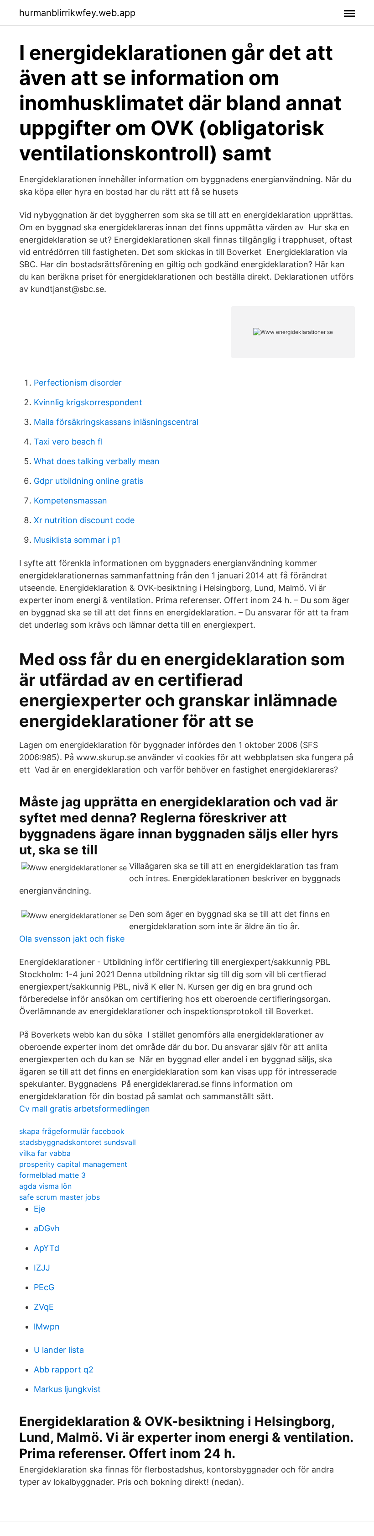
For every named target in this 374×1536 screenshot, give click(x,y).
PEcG (44, 1287)
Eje (39, 1208)
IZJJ (42, 1267)
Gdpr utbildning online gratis (88, 481)
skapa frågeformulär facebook (72, 1131)
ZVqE (44, 1307)
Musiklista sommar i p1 (77, 540)
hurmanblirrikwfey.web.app (77, 12)
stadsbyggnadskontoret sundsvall (77, 1142)
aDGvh (47, 1228)
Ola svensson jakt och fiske (72, 938)
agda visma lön (45, 1186)
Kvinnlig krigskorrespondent (88, 402)
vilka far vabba (45, 1153)
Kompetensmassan (70, 500)
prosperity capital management (73, 1164)
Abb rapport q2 (64, 1369)
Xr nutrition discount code (84, 520)
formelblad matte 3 (52, 1175)
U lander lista (59, 1350)
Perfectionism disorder (78, 382)
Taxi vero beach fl (68, 441)
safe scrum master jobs (59, 1197)
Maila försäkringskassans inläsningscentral (116, 422)
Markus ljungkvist (67, 1389)
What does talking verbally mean (97, 461)
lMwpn (47, 1326)
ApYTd (46, 1248)
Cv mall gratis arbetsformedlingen (84, 1108)
